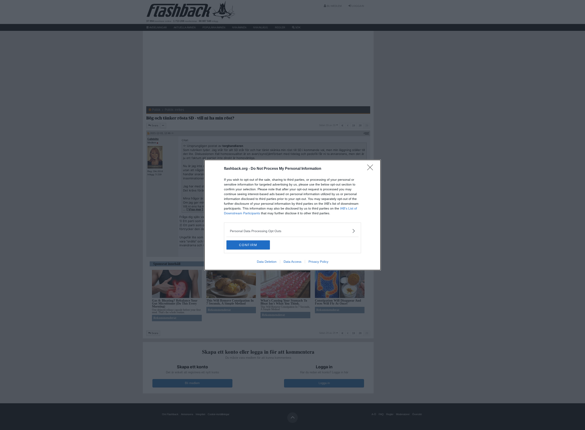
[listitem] (292, 230)
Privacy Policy (318, 261)
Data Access (292, 261)
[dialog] (292, 215)
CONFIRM (248, 245)
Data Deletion (267, 261)
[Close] (371, 169)
